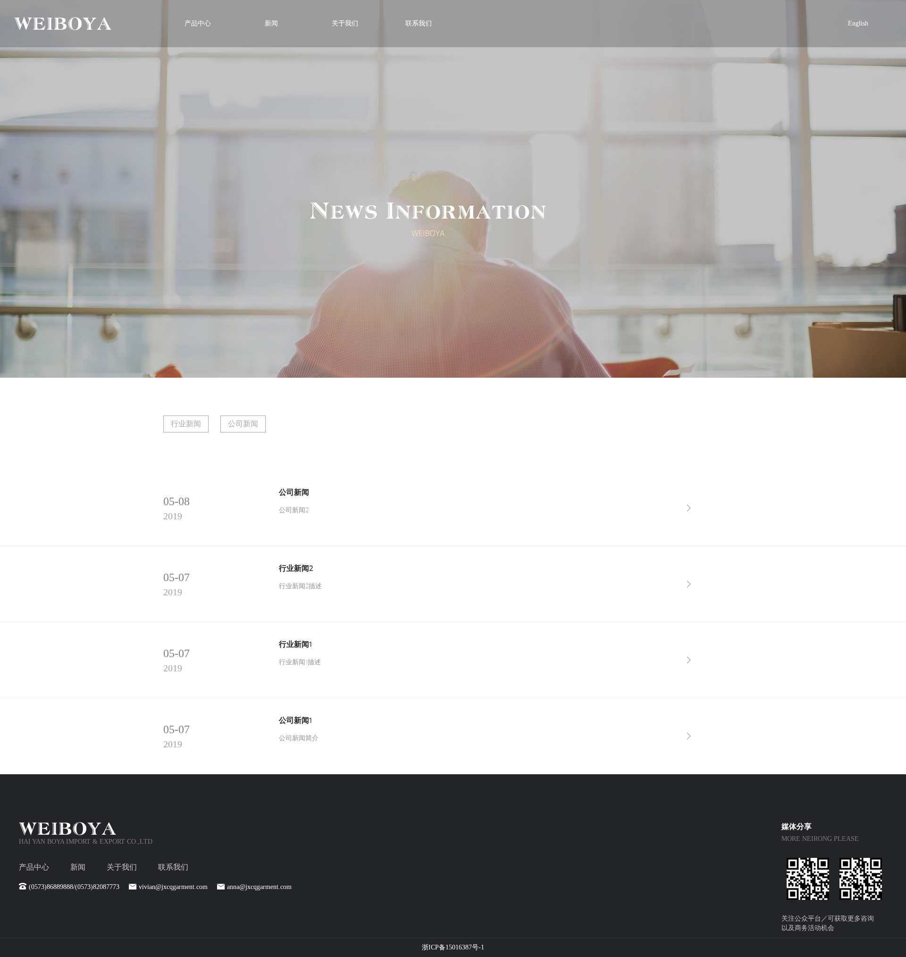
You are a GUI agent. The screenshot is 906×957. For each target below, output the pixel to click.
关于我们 (345, 23)
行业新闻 (186, 423)
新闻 (271, 23)
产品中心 (198, 23)
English (858, 23)
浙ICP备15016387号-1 (453, 947)
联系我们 (418, 23)
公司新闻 (243, 423)
